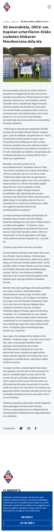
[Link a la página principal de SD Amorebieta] (7, 6)
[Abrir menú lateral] (49, 7)
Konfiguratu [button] (27, 517)
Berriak (15, 21)
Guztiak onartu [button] (27, 523)
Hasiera (6, 21)
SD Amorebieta (12, 491)
